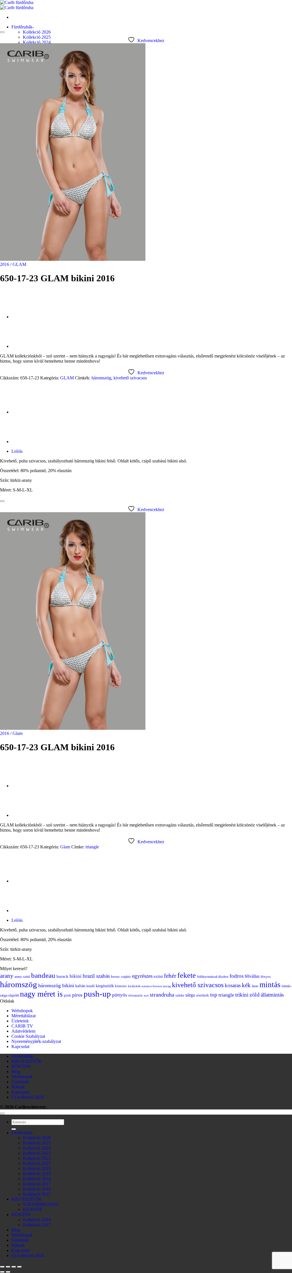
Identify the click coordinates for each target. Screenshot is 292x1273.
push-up (97, 993)
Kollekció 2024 (37, 42)
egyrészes (142, 976)
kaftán (80, 986)
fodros (237, 976)
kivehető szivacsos (130, 377)
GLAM (19, 264)
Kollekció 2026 (37, 32)
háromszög (101, 377)
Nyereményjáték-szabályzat (36, 1041)
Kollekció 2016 (37, 1189)
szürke (179, 995)
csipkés (126, 977)
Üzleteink (20, 1020)
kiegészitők (105, 986)
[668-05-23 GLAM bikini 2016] (25, 316)
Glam (18, 733)
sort (146, 995)
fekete (186, 975)
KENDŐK (33, 1209)
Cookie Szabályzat (28, 1036)
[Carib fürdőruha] (16, 5)
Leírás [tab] (17, 451)
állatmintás (272, 995)
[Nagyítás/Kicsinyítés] (2, 1267)
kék (246, 985)
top (213, 995)
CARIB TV (22, 1026)
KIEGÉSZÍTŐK (26, 1061)
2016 (4, 264)
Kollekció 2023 (37, 1153)
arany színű (22, 976)
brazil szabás (96, 976)
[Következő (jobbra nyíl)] (8, 1272)
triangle (92, 846)
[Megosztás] (13, 1267)
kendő (90, 986)
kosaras (233, 985)
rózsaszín (135, 995)
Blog (15, 1071)
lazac (255, 986)
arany (6, 975)
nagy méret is (41, 993)
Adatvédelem (23, 1031)
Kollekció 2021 (37, 1163)
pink (67, 995)
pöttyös (119, 995)
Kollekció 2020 (37, 1168)
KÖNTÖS (21, 1066)
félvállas (252, 976)
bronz (115, 977)
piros (77, 995)
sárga (190, 995)
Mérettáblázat (23, 1015)
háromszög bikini (56, 985)
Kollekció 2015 (37, 1194)
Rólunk (18, 1086)
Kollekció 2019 (37, 1173)
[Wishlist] (2, 32)
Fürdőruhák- (22, 26)
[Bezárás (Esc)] (19, 1267)
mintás (270, 984)
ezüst (158, 976)
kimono (121, 986)
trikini (241, 995)
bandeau (43, 975)
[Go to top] (2, 1113)
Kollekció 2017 (37, 1183)
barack (62, 976)
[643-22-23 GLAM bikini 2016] (25, 346)
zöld (254, 994)
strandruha (162, 994)
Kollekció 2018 (37, 1178)
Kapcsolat (20, 1046)
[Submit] (13, 1129)
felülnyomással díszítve (212, 976)
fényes (266, 977)
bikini (76, 976)
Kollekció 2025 (37, 37)
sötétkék (202, 995)
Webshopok (22, 1010)
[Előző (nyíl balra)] (2, 1272)
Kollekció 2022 (37, 1158)
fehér (170, 976)
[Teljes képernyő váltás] (8, 1267)
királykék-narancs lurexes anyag (149, 986)
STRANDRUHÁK (40, 1204)
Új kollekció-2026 (27, 1097)
